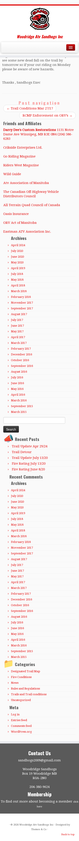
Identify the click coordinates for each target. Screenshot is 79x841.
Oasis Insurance (16, 214)
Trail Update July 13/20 (30, 458)
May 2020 (17, 262)
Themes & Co (39, 829)
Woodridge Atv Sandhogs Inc (36, 824)
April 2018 (18, 285)
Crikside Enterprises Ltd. (22, 147)
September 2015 (22, 406)
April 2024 (18, 245)
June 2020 (17, 256)
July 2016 (17, 377)
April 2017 (18, 337)
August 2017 (19, 314)
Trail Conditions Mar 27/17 (30, 108)
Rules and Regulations (25, 688)
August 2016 (19, 371)
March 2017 (19, 343)
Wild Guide (12, 174)
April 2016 (18, 394)
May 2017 (17, 331)
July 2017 (17, 320)
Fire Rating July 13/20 (28, 464)
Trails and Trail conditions (29, 694)
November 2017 (22, 302)
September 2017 (22, 308)
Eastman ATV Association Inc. (27, 232)
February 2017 (21, 348)
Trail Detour (22, 452)
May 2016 (17, 389)
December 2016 (21, 354)
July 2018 (17, 274)
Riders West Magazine (21, 165)
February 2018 (21, 297)
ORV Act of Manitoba (20, 223)
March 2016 (19, 400)
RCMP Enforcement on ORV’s (47, 115)
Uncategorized (21, 700)
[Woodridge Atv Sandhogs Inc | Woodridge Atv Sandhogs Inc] (39, 19)
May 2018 (17, 279)
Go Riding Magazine (19, 156)
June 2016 (17, 383)
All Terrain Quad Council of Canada (31, 205)
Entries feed (19, 720)
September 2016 (22, 366)
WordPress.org (21, 731)
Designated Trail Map (25, 671)
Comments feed (21, 726)
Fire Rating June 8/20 (28, 469)
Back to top (68, 834)
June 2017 (17, 325)
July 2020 (17, 251)
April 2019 (18, 268)
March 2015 (19, 412)
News (14, 682)
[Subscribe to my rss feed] (5, 49)
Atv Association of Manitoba (26, 183)
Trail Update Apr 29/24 (29, 446)
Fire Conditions (21, 677)
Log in (15, 714)
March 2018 (19, 291)
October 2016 (20, 360)
